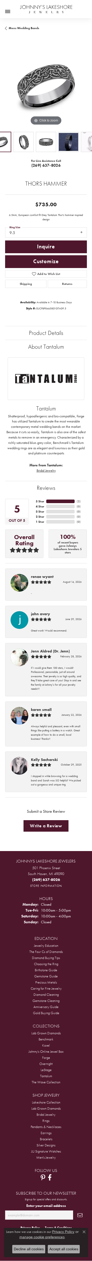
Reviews (46, 488)
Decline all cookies (29, 1249)
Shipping (26, 284)
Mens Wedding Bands (24, 28)
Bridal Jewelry (46, 470)
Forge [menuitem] (46, 1057)
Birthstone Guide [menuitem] (46, 970)
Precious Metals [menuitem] (46, 982)
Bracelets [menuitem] (46, 1139)
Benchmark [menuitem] (46, 1039)
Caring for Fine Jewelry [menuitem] (46, 988)
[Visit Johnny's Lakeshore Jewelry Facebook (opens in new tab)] (50, 1177)
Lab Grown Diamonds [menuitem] (46, 1033)
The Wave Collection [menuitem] (46, 1082)
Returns (67, 284)
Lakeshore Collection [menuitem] (46, 1102)
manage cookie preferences (42, 1237)
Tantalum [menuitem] (46, 1076)
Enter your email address (46, 1205)
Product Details (46, 333)
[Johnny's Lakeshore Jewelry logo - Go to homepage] (46, 6)
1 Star (40, 522)
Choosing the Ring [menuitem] (46, 964)
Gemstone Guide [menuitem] (46, 976)
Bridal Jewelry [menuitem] (46, 1114)
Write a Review (46, 826)
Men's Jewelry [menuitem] (46, 1157)
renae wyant (42, 576)
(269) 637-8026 (46, 165)
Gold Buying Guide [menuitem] (46, 1013)
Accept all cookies (63, 1249)
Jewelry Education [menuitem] (46, 945)
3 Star (40, 512)
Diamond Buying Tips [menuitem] (46, 957)
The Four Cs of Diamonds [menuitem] (46, 951)
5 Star (40, 501)
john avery (40, 613)
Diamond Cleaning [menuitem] (46, 994)
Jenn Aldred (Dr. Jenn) (50, 651)
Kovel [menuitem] (46, 1045)
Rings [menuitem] (46, 1120)
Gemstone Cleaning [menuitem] (46, 1000)
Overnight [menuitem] (46, 1063)
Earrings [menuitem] (46, 1133)
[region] (46, 86)
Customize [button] (46, 261)
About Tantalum (46, 346)
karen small (41, 709)
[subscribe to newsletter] (80, 1215)
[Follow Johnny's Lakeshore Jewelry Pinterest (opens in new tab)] (43, 1177)
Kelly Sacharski (44, 759)
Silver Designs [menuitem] (46, 1145)
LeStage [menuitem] (46, 1070)
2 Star (40, 517)
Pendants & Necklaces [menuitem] (46, 1126)
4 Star (40, 506)
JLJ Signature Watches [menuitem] (46, 1151)
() (78, 501)
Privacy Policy (63, 1232)
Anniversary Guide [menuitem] (46, 1006)
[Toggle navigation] (7, 11)
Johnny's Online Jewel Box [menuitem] (46, 1051)
